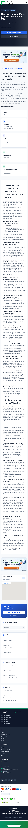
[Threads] (15, 780)
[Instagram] (9, 780)
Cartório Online (5, 68)
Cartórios (3, 753)
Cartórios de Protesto (7, 672)
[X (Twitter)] (5, 780)
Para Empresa (4, 740)
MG (15, 68)
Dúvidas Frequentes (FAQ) (6, 751)
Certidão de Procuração (8, 338)
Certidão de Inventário (8, 351)
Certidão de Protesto (7, 654)
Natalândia (19, 68)
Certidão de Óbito (6, 645)
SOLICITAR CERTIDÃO (14, 612)
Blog (4, 695)
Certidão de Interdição (7, 647)
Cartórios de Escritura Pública (9, 675)
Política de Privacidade (5, 734)
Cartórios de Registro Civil (8, 665)
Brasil (11, 68)
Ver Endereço (15, 36)
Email (4, 768)
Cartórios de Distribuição (8, 680)
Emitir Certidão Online (7, 690)
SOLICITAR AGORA (13, 825)
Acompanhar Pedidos (5, 749)
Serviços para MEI (7, 697)
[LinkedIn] (2, 780)
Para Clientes (3, 738)
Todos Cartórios (6, 693)
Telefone (5, 761)
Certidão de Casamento (8, 640)
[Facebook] (12, 780)
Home (2, 747)
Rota (24, 577)
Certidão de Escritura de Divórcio (12, 289)
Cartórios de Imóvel (7, 668)
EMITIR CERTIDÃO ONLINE (15, 32)
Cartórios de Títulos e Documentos (10, 677)
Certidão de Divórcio (7, 642)
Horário (5, 771)
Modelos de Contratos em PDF (9, 700)
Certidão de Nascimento (8, 638)
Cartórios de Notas (7, 670)
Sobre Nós (3, 732)
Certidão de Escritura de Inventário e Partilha (13, 253)
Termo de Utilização (5, 736)
